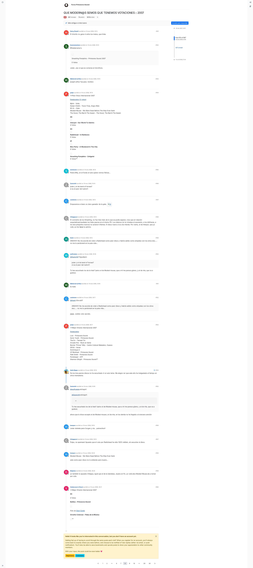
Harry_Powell (74, 31)
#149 (157, 238)
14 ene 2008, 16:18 (91, 370)
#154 (157, 370)
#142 (157, 45)
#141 (157, 31)
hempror (73, 425)
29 (144, 563)
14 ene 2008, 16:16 (90, 254)
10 (134, 563)
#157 (157, 439)
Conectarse (80, 555)
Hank (72, 238)
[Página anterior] (98, 563)
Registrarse (70, 555)
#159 (157, 471)
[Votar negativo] (153, 39)
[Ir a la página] (111, 563)
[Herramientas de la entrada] (157, 39)
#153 (157, 325)
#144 (157, 92)
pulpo (72, 92)
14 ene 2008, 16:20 (89, 453)
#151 (157, 283)
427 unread (179, 47)
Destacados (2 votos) (78, 100)
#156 (157, 425)
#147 (157, 199)
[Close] (156, 536)
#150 (157, 254)
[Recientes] (2, 2)
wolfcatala (73, 254)
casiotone (73, 199)
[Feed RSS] (97, 17)
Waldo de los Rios (75, 79)
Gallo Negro (74, 370)
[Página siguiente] (154, 563)
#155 (157, 386)
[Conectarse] (250, 2)
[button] (2, 565)
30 (150, 563)
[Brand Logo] (67, 4)
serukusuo (73, 169)
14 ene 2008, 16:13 (94, 79)
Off (65, 17)
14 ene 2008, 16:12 (91, 31)
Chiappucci (73, 217)
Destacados (74, 332)
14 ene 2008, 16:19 (88, 425)
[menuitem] (250, 2)
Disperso (73, 471)
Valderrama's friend (76, 487)
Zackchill (73, 183)
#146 (157, 183)
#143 (157, 79)
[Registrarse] (250, 6)
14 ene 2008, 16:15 (87, 238)
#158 (157, 453)
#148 (157, 217)
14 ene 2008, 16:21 (96, 487)
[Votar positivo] (146, 39)
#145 (157, 169)
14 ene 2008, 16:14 (89, 183)
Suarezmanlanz (75, 45)
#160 (157, 487)
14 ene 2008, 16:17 (89, 297)
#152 (157, 297)
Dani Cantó (80, 511)
